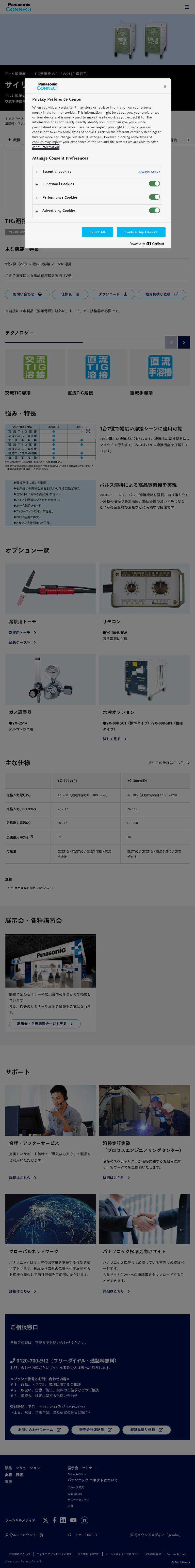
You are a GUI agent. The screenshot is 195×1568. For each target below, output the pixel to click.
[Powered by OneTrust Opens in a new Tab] (148, 245)
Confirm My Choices (141, 232)
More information (45, 147)
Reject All (97, 232)
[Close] (165, 86)
